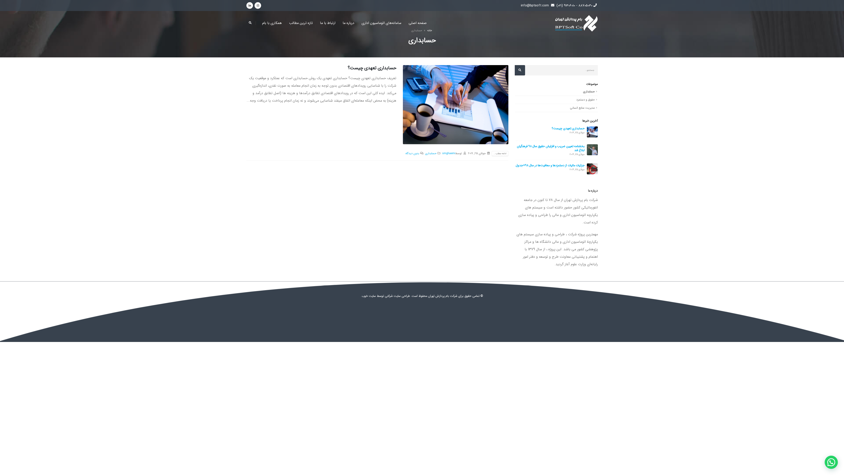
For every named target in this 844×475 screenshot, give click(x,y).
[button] (831, 462)
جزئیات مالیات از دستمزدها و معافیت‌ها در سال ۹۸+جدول (550, 165)
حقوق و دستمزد (585, 99)
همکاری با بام (272, 23)
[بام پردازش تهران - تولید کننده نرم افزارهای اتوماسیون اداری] (576, 23)
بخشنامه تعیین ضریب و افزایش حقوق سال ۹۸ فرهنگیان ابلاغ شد (551, 148)
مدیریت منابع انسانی (582, 108)
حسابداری (431, 153)
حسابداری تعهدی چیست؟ (372, 68)
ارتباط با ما (327, 23)
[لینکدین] (249, 5)
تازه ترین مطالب (301, 23)
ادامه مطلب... (500, 153)
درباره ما (348, 23)
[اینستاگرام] (258, 5)
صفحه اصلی (418, 23)
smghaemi (448, 153)
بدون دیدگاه (412, 153)
